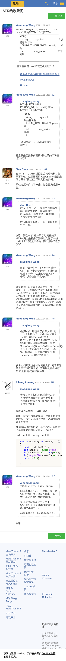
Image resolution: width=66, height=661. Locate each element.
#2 (46, 169)
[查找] (46, 3)
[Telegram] (50, 614)
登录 (55, 3)
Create (24, 84)
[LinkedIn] (50, 619)
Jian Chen (22, 169)
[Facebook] (44, 614)
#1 (53, 94)
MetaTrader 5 (49, 551)
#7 (53, 476)
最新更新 (13, 560)
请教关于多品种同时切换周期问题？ (39, 74)
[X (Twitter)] (55, 614)
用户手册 (13, 575)
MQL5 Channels (47, 577)
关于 (26, 551)
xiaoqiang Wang (25, 25)
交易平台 (13, 553)
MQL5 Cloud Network (10, 591)
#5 (53, 318)
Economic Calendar (47, 595)
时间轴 (27, 555)
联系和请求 (30, 593)
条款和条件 (30, 560)
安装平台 (11, 613)
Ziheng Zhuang (25, 382)
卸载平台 (11, 617)
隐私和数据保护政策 (30, 580)
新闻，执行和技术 (12, 567)
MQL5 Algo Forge (12, 600)
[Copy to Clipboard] (58, 442)
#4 (53, 255)
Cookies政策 (48, 653)
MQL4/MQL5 (27, 79)
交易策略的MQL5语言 (12, 582)
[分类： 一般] (6, 17)
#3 (53, 198)
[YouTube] (44, 619)
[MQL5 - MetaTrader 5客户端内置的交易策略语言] (5, 3)
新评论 (58, 16)
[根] (2, 17)
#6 (52, 382)
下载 (13, 607)
